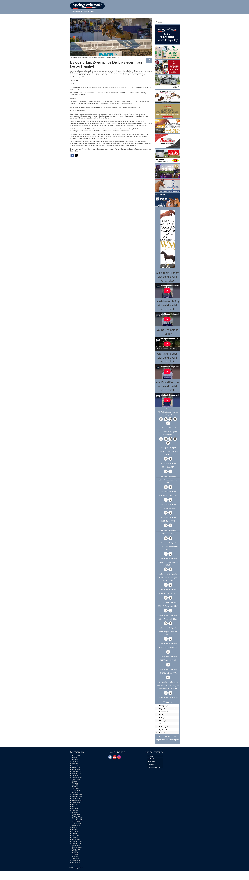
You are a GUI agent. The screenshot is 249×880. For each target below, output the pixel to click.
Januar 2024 (76, 816)
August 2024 (76, 802)
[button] (72, 155)
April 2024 (75, 810)
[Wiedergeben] (157, 349)
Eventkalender (167, 409)
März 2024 (75, 812)
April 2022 (75, 857)
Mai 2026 (75, 762)
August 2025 (76, 779)
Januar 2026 (76, 769)
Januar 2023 (76, 839)
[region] (167, 239)
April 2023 (75, 833)
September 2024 (77, 800)
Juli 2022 (75, 851)
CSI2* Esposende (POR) (168, 660)
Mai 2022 (75, 855)
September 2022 (77, 847)
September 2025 (77, 777)
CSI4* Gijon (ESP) (168, 467)
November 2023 (77, 820)
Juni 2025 (75, 783)
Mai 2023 (75, 831)
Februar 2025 (76, 791)
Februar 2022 (76, 861)
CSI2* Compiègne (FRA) (168, 673)
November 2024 (77, 797)
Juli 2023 (75, 828)
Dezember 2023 (77, 818)
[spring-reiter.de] (87, 5)
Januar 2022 (76, 863)
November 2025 (77, 773)
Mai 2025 (75, 785)
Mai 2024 (75, 808)
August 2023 (76, 826)
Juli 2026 (75, 758)
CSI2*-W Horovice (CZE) (168, 495)
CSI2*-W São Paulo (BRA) (168, 619)
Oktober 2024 (76, 798)
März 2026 (75, 765)
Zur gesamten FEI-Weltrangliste (167, 740)
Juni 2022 (75, 853)
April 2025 (75, 787)
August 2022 (76, 849)
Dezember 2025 (77, 771)
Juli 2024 (75, 804)
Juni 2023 (75, 830)
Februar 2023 (76, 837)
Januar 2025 (76, 793)
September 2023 (77, 824)
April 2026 (75, 764)
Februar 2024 (76, 814)
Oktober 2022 (76, 845)
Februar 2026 (76, 767)
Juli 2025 (75, 781)
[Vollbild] (177, 349)
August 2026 (76, 756)
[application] (167, 344)
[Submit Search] (156, 22)
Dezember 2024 (77, 795)
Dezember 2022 (77, 841)
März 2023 (75, 835)
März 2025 (75, 789)
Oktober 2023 (76, 822)
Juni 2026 (75, 760)
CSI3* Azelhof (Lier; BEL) (168, 593)
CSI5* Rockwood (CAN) (168, 534)
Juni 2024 (75, 806)
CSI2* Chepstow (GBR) (168, 508)
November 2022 (77, 843)
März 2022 (75, 859)
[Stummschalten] (174, 349)
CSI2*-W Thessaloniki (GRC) (168, 606)
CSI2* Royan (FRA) (168, 521)
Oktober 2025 (76, 775)
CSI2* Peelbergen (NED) (168, 647)
